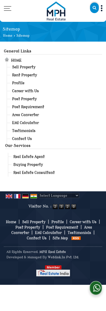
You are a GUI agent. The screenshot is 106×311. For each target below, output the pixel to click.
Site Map (60, 238)
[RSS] (76, 238)
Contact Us (22, 139)
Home (7, 35)
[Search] (94, 8)
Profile (18, 83)
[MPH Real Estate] (56, 11)
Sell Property (24, 67)
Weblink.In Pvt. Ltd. (63, 257)
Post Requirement (28, 107)
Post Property (24, 99)
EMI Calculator (25, 123)
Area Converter (25, 115)
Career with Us (25, 91)
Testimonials (24, 131)
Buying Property (28, 165)
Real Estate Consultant (34, 173)
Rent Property (24, 75)
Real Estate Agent (29, 157)
